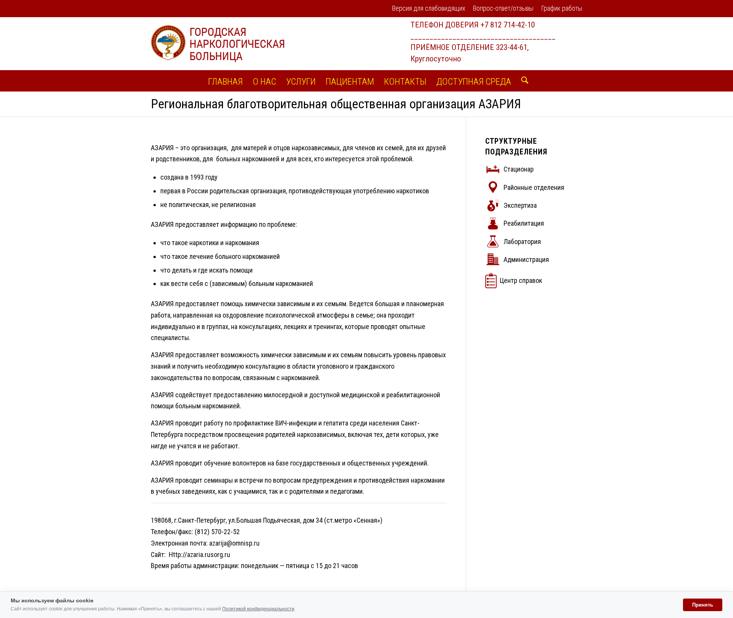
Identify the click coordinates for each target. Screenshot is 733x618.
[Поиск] (522, 80)
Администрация (526, 259)
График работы (561, 8)
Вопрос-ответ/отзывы (503, 8)
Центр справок (521, 280)
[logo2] (217, 43)
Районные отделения (534, 187)
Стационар (519, 169)
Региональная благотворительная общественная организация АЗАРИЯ (336, 103)
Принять (702, 605)
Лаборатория (522, 242)
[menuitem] (428, 8)
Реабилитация (524, 223)
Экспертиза (520, 205)
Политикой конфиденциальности (258, 609)
